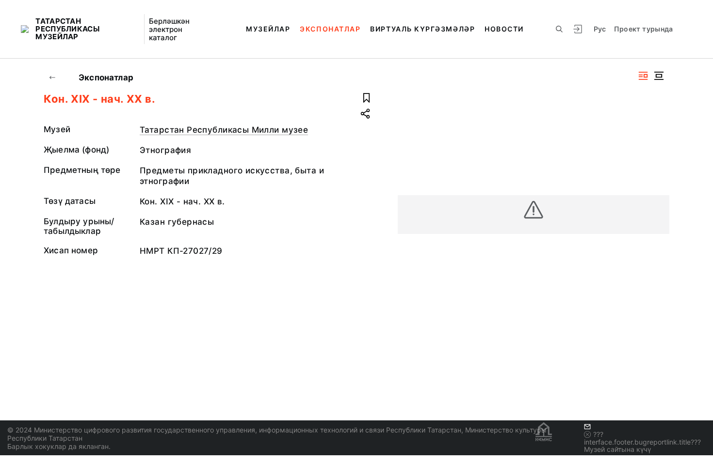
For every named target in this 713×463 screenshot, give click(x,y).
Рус (600, 29)
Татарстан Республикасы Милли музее (224, 130)
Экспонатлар (330, 29)
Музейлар (268, 29)
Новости (504, 29)
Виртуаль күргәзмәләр (422, 29)
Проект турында (643, 29)
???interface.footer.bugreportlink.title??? (642, 438)
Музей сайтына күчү (617, 449)
